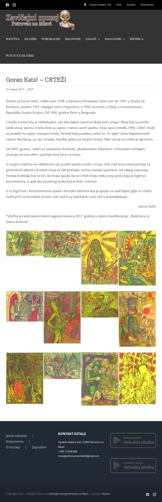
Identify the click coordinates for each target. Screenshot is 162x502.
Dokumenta (15, 441)
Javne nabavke (16, 436)
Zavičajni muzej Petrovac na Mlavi (68, 493)
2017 (30, 89)
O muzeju (13, 447)
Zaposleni (39, 447)
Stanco (106, 493)
